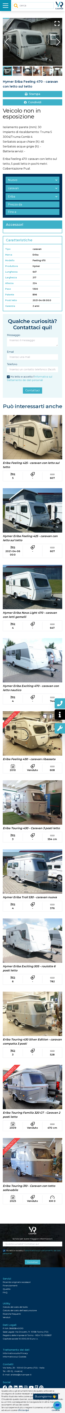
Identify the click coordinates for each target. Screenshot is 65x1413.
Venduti (6, 1317)
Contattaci (32, 390)
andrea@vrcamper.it (21, 1374)
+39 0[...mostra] (14, 1371)
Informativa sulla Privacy (15, 1353)
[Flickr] (21, 1387)
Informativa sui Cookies (14, 1356)
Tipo (8, 249)
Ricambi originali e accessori (17, 1282)
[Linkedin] (16, 1387)
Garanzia (10, 306)
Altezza (9, 283)
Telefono (12, 364)
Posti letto (11, 300)
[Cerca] (15, 5)
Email (10, 351)
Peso (8, 289)
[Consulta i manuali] (60, 728)
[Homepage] (60, 5)
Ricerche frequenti (12, 1314)
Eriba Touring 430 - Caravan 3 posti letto (31, 828)
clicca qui (23, 1410)
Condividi (34, 102)
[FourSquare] (36, 1387)
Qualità (6, 1289)
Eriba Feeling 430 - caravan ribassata (29, 759)
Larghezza (11, 277)
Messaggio (13, 335)
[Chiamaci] (60, 703)
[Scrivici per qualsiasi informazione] (60, 714)
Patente (9, 294)
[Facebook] (5, 1387)
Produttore (11, 266)
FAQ (5, 1292)
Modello (10, 260)
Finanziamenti (10, 1285)
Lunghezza (11, 272)
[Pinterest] (41, 1387)
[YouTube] (31, 1387)
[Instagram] (26, 1387)
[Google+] (10, 1387)
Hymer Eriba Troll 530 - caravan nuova (30, 897)
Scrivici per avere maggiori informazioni (32, 1238)
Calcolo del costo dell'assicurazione (20, 1310)
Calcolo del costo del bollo (15, 1307)
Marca (8, 254)
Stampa (34, 94)
